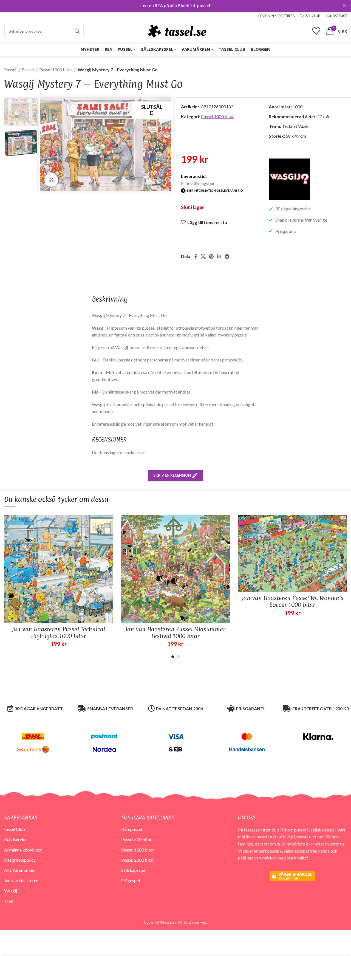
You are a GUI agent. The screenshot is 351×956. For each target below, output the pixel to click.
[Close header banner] (344, 5)
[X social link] (203, 256)
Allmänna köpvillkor (23, 849)
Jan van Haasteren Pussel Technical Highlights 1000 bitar (58, 633)
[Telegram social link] (227, 256)
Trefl (8, 901)
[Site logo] (177, 30)
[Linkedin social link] (219, 256)
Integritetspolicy (20, 859)
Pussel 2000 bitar (137, 859)
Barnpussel (131, 829)
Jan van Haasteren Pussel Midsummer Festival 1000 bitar (175, 633)
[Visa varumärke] (289, 178)
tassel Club (14, 829)
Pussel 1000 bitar (56, 69)
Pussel (10, 69)
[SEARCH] (77, 31)
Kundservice (15, 839)
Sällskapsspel (133, 870)
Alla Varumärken (19, 870)
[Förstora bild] (51, 180)
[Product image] (58, 569)
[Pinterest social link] (211, 256)
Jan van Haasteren (21, 880)
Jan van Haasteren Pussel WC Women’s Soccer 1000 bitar (292, 601)
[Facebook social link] (196, 256)
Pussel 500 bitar (136, 839)
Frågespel (130, 880)
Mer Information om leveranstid (215, 190)
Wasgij (10, 890)
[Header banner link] (167, 5)
